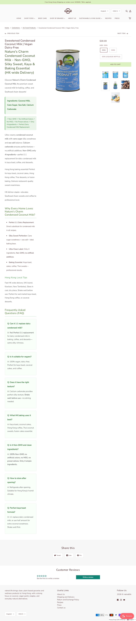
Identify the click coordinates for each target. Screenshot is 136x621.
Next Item (121, 33)
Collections (16, 28)
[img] (126, 11)
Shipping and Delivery (65, 597)
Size (101, 45)
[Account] (130, 11)
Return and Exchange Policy (68, 599)
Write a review (88, 577)
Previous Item (13, 33)
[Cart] (130, 18)
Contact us (61, 607)
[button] (118, 619)
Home (7, 28)
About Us (61, 594)
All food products (29, 28)
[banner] (68, 11)
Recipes (60, 602)
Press (59, 605)
